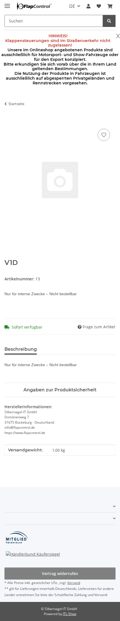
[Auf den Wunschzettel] (104, 135)
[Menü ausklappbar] (7, 3)
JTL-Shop (69, 613)
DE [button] (72, 6)
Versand (73, 582)
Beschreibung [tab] (20, 349)
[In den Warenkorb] (8, 121)
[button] (88, 6)
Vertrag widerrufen (60, 573)
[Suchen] (109, 21)
